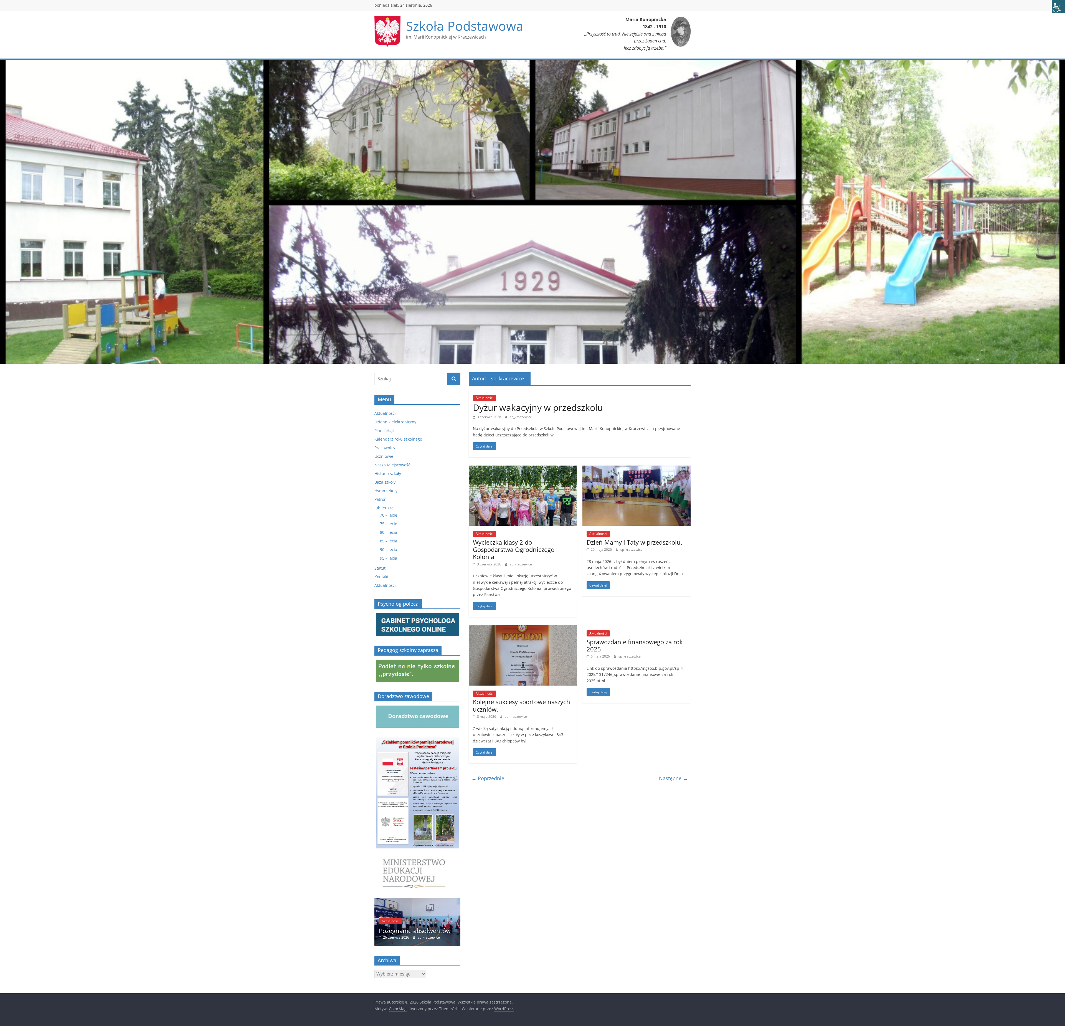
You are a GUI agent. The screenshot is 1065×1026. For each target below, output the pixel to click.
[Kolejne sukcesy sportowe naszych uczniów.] (523, 629)
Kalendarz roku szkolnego (398, 439)
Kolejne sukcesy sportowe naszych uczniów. (521, 705)
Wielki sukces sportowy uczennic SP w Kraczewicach (419, 926)
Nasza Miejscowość (392, 464)
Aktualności (484, 397)
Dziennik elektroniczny (395, 421)
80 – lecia (388, 532)
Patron (380, 499)
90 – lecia (388, 549)
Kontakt (381, 576)
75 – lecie (388, 523)
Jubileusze (384, 508)
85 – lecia (388, 541)
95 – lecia (388, 558)
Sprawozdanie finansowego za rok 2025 (635, 645)
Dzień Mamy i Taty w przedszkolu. (634, 542)
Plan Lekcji (384, 430)
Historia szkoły (387, 473)
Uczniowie (383, 456)
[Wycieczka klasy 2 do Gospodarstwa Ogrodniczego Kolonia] (523, 469)
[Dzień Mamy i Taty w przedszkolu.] (636, 469)
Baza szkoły (384, 482)
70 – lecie (388, 515)
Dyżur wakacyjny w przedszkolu (538, 407)
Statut (380, 568)
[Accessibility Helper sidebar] (1058, 6)
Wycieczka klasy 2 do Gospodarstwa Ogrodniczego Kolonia (513, 549)
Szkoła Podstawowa (464, 25)
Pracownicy (384, 447)
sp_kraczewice (521, 417)
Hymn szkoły (385, 490)
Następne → (673, 778)
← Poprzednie (487, 778)
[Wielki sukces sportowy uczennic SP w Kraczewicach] (417, 901)
